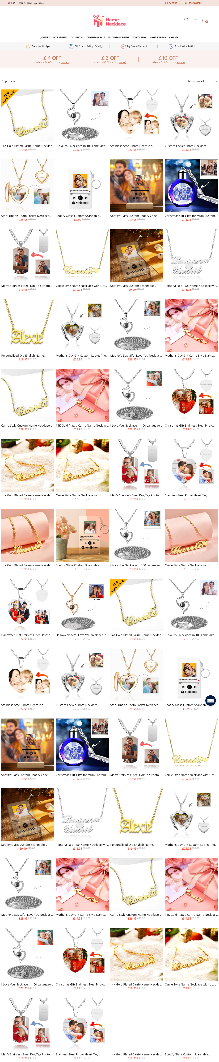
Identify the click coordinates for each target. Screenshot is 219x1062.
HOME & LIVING (157, 37)
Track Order (195, 3)
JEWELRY (45, 37)
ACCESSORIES (60, 37)
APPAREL (173, 37)
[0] (204, 20)
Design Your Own (82, 155)
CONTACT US (171, 3)
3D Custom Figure (118, 37)
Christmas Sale (96, 37)
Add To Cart (27, 155)
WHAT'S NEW (139, 37)
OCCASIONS (77, 37)
